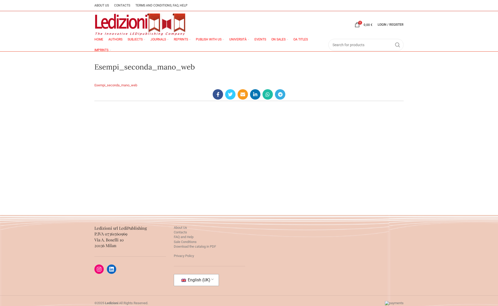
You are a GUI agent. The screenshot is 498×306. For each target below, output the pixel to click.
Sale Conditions (185, 242)
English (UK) (198, 279)
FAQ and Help (183, 237)
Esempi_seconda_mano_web (115, 85)
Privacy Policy (184, 256)
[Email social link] (243, 94)
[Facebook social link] (218, 94)
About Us (180, 228)
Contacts (180, 232)
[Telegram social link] (280, 94)
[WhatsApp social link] (267, 94)
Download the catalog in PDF (195, 246)
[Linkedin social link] (255, 94)
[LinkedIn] (111, 269)
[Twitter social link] (230, 94)
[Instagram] (99, 269)
